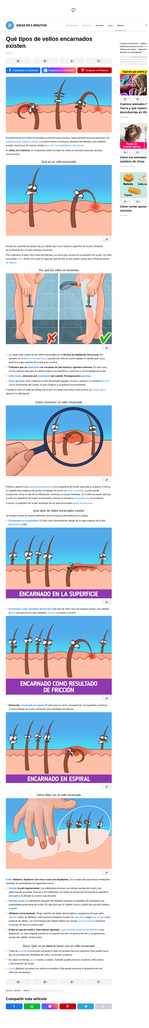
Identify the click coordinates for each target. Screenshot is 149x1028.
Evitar (12, 968)
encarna (51, 612)
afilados (13, 917)
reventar (22, 951)
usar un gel (98, 917)
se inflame (11, 262)
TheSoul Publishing (139, 57)
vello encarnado (75, 490)
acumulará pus (81, 498)
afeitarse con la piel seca (33, 358)
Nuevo (88, 25)
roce (13, 612)
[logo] (26, 25)
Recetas (123, 215)
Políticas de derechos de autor (131, 46)
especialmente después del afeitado (79, 929)
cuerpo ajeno (99, 389)
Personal (73, 25)
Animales (124, 117)
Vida (133, 166)
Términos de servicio (128, 49)
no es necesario (86, 921)
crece (20, 259)
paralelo (16, 524)
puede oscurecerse (82, 503)
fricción (105, 381)
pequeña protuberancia (41, 487)
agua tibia (79, 917)
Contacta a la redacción (129, 43)
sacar (33, 960)
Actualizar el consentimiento (131, 52)
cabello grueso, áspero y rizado (22, 141)
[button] (125, 99)
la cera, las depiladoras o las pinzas (65, 145)
